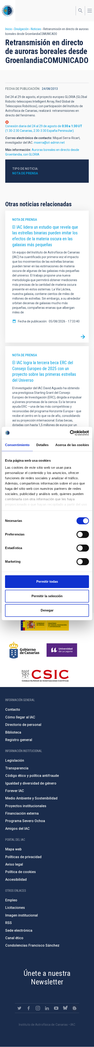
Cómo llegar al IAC (20, 717)
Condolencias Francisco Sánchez (32, 945)
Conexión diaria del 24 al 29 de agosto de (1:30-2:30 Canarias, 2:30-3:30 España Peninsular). (43, 128)
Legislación (14, 760)
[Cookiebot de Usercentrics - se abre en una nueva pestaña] (70, 433)
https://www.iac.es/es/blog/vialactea (74, 1008)
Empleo (11, 900)
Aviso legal (14, 864)
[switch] (83, 534)
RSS (8, 923)
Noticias (36, 29)
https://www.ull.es (62, 650)
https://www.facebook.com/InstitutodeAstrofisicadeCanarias (28, 1008)
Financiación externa (22, 813)
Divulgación (21, 29)
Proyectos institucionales (25, 806)
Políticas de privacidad (23, 857)
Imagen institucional (21, 915)
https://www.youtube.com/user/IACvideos (56, 1008)
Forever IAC (14, 791)
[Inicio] (7, 10)
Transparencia (16, 768)
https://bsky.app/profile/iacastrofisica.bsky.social (65, 1008)
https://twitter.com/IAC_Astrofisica (19, 1008)
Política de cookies (20, 872)
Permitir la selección (47, 596)
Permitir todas (47, 581)
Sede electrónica (18, 930)
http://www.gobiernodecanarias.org (24, 650)
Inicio (8, 29)
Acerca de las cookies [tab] (72, 445)
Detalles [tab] (42, 445)
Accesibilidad (16, 879)
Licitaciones (15, 908)
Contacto (12, 709)
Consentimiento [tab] (17, 445)
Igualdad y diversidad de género (30, 783)
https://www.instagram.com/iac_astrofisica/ (37, 1008)
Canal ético (14, 938)
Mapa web (13, 849)
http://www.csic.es (45, 675)
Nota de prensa (25, 173)
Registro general (18, 740)
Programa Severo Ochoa (25, 821)
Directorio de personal (23, 725)
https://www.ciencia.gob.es (45, 624)
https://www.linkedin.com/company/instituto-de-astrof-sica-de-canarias (47, 1008)
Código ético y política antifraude (32, 776)
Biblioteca (13, 732)
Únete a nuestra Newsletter (47, 977)
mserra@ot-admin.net (49, 142)
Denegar (47, 610)
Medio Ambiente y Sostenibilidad (31, 798)
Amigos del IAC (17, 828)
